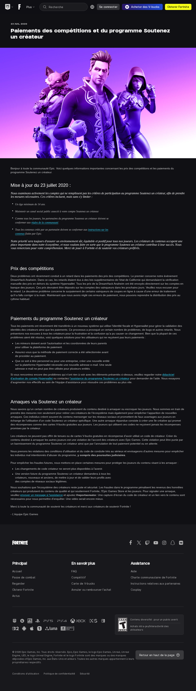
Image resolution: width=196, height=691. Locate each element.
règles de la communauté (44, 222)
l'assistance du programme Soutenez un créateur (99, 378)
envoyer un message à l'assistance (41, 495)
